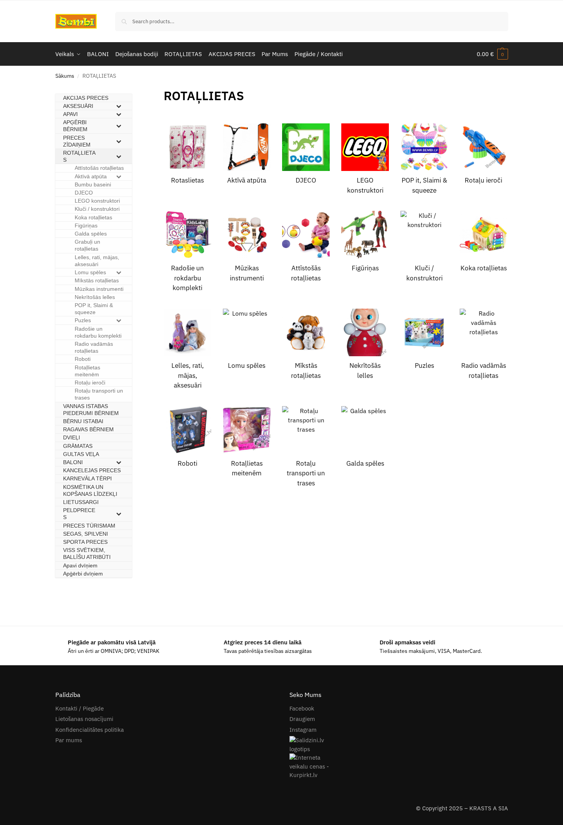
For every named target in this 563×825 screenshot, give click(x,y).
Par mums (68, 740)
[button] (492, 54)
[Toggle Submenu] (118, 106)
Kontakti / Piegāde (79, 708)
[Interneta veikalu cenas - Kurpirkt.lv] (398, 766)
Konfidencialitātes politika (89, 729)
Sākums (64, 75)
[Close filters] (134, 91)
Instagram (303, 729)
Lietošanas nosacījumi (84, 719)
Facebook (301, 708)
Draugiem (302, 719)
